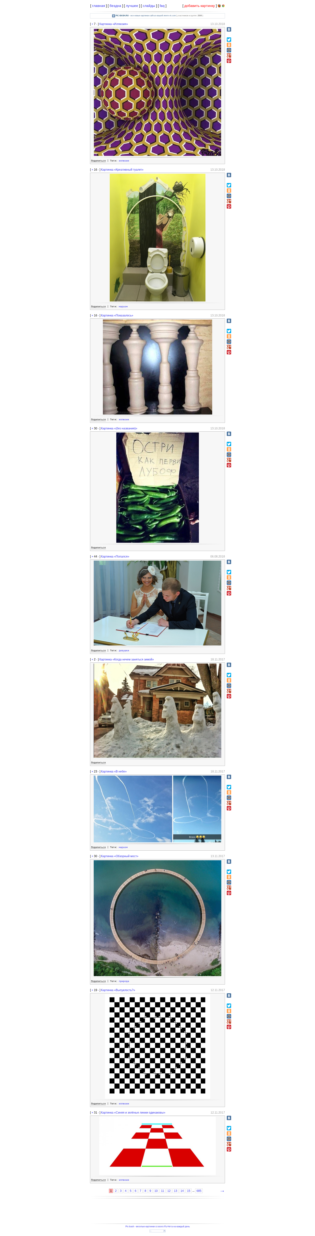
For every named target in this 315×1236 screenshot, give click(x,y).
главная (98, 6)
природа (124, 981)
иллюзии (124, 160)
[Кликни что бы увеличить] (157, 155)
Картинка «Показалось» (117, 315)
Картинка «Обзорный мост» (119, 856)
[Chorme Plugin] (223, 6)
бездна (115, 6)
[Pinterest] (229, 61)
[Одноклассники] (229, 45)
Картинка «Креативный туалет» (122, 169)
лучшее (132, 6)
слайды (149, 6)
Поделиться (98, 160)
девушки (124, 650)
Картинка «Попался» (115, 556)
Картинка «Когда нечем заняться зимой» (126, 659)
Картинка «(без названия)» (119, 428)
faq (162, 6)
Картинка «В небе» (114, 771)
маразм (123, 306)
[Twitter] (229, 39)
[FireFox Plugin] (219, 6)
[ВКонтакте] (229, 29)
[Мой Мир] (229, 50)
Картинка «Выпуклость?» (118, 990)
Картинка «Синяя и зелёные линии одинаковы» (133, 1112)
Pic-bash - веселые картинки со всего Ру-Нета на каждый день (157, 1226)
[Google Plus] (229, 55)
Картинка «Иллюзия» (113, 24)
